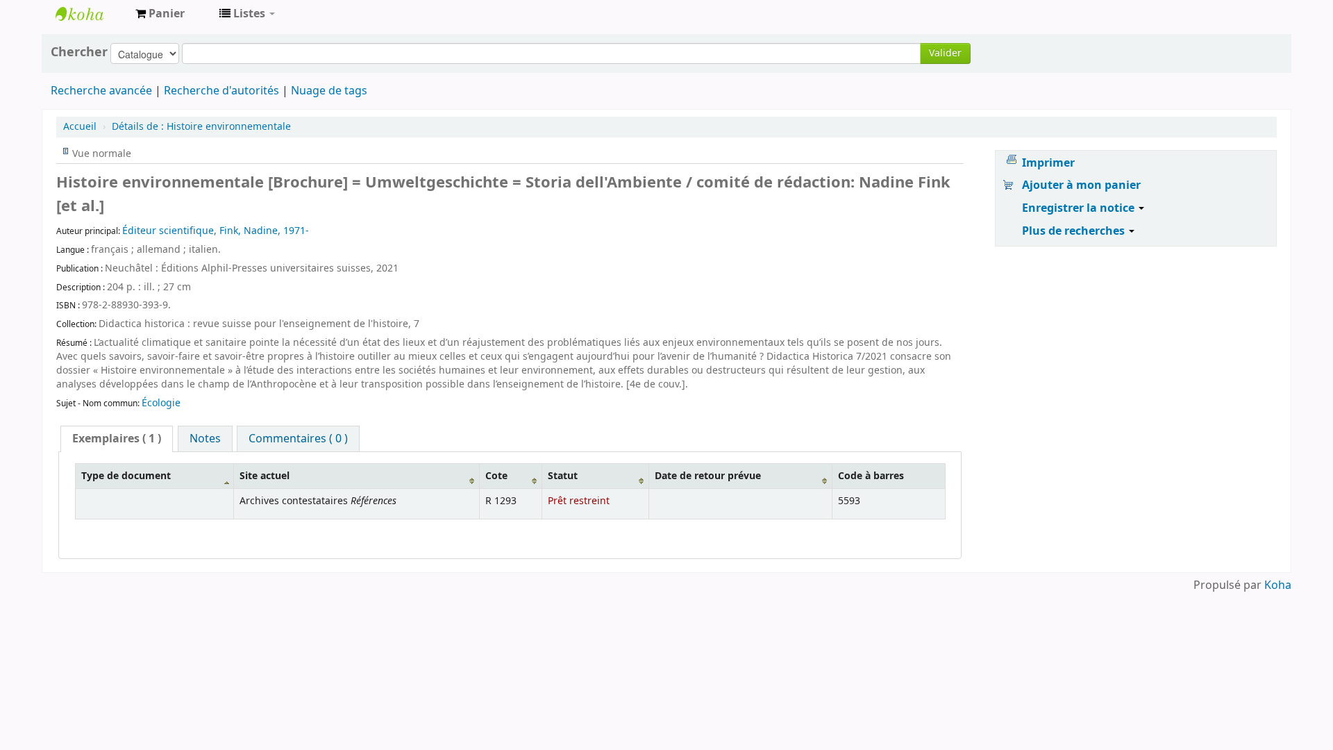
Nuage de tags (329, 91)
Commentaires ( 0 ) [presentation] (298, 439)
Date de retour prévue (708, 476)
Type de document (126, 476)
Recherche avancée (101, 91)
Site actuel (265, 476)
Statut (563, 476)
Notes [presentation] (205, 439)
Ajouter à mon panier (1081, 185)
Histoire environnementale (201, 126)
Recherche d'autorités (221, 91)
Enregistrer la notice (1079, 208)
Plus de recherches (1074, 231)
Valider (945, 53)
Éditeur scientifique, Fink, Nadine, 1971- (215, 231)
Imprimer (1048, 163)
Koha (1277, 585)
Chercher (79, 52)
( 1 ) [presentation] (116, 439)
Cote (496, 476)
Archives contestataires (90, 14)
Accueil (80, 126)
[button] (160, 14)
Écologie (161, 403)
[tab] (116, 439)
